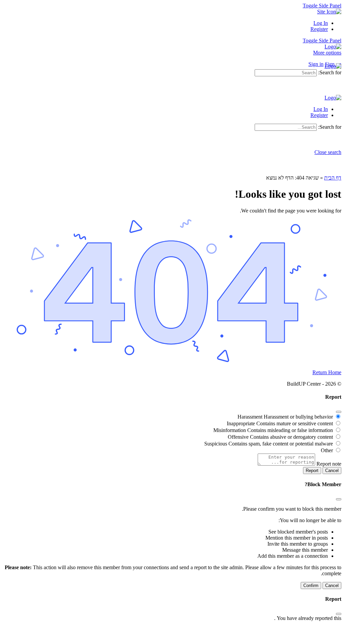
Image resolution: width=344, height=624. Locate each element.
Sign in (316, 64)
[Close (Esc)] (338, 412)
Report (312, 470)
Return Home (326, 372)
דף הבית (332, 178)
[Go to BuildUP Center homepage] (333, 46)
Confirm (310, 585)
